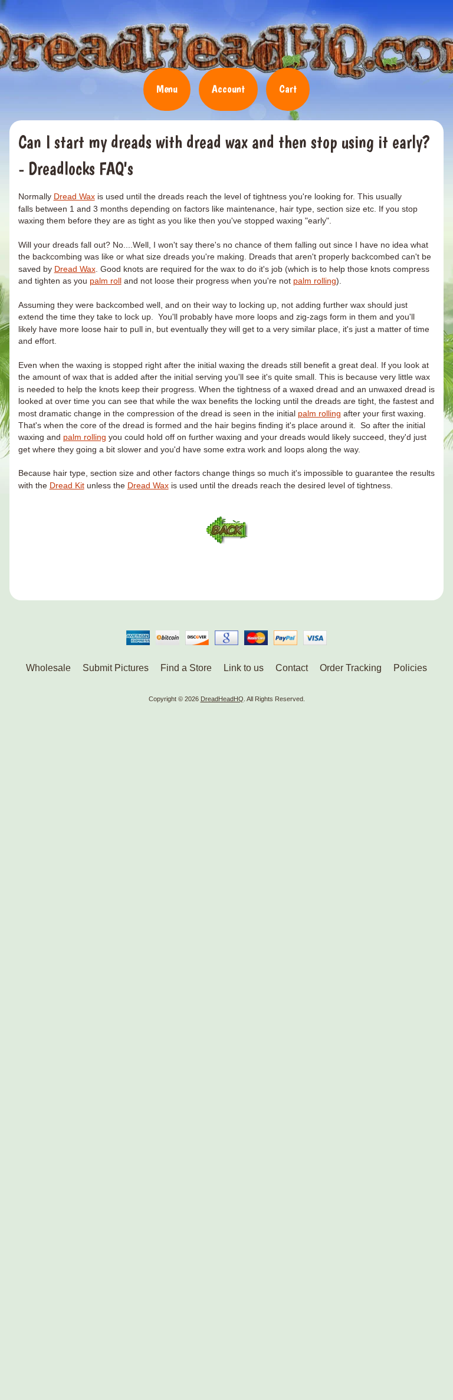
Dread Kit (67, 485)
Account (228, 89)
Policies (410, 668)
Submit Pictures (116, 668)
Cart (288, 89)
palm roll (106, 281)
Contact (291, 668)
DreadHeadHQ (226, 38)
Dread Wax (74, 196)
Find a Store (186, 668)
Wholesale (48, 668)
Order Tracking (351, 668)
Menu (167, 89)
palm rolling (314, 281)
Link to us (244, 668)
